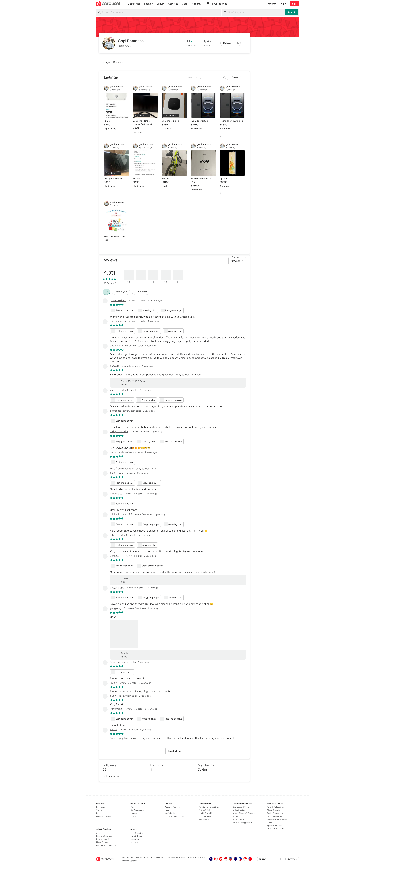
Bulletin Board (136, 836)
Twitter (99, 810)
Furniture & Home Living (209, 807)
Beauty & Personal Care (175, 816)
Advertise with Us (179, 857)
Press (148, 857)
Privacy (200, 857)
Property (134, 813)
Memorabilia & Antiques (277, 819)
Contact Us (138, 857)
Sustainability (158, 857)
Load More (174, 751)
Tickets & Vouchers (275, 828)
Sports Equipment (274, 825)
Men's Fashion (171, 813)
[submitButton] (291, 12)
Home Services (102, 842)
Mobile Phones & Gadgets (244, 813)
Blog (98, 813)
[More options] (244, 43)
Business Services (104, 839)
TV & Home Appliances (243, 822)
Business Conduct (129, 861)
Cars (132, 807)
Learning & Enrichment (106, 845)
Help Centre (126, 857)
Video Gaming (239, 810)
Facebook (100, 807)
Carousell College (104, 816)
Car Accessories (137, 810)
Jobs (98, 833)
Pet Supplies (204, 819)
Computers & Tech (241, 807)
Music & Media (273, 810)
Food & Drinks (205, 816)
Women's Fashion (172, 807)
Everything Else (137, 833)
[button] (131, 46)
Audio (235, 816)
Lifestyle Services (104, 836)
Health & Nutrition (206, 813)
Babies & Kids (204, 810)
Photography (238, 819)
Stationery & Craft (275, 816)
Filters (235, 77)
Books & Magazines (275, 813)
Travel (269, 822)
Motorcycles (135, 816)
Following (134, 839)
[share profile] (238, 43)
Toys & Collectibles (275, 807)
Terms (192, 857)
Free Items (134, 842)
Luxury (167, 810)
